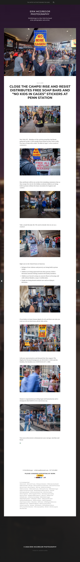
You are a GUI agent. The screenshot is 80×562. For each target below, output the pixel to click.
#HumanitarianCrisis (36, 492)
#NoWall (34, 498)
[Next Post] (78, 281)
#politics (34, 502)
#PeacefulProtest (47, 498)
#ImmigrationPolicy (35, 493)
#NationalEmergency (35, 495)
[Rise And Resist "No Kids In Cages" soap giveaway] (40, 455)
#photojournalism (25, 502)
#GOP (52, 490)
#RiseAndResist (34, 503)
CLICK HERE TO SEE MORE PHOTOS (29, 134)
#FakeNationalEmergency (42, 490)
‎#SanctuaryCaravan (45, 503)
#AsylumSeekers (41, 484)
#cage (31, 485)
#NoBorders (23, 497)
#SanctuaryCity (24, 505)
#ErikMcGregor (54, 489)
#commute (23, 487)
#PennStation (38, 500)
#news (44, 495)
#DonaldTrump (34, 489)
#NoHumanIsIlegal (34, 497)
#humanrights (48, 492)
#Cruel (38, 487)
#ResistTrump (24, 503)
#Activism (23, 484)
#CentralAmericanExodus (41, 485)
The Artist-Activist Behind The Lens (38, 2)
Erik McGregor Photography (40, 12)
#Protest (40, 502)
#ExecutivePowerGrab (26, 490)
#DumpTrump (44, 489)
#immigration (24, 493)
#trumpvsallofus (39, 507)
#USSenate (23, 508)
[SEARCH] (53, 2)
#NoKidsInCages (45, 497)
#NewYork (50, 495)
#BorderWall (24, 485)
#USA (47, 507)
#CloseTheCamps (55, 485)
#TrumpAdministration (26, 507)
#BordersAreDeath (53, 484)
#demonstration (46, 487)
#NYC (39, 498)
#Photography (47, 500)
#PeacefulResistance (26, 500)
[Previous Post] (2, 281)
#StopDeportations (48, 505)
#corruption (31, 487)
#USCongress (54, 507)
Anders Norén (43, 550)
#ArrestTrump (32, 484)
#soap (32, 505)
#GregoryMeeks (25, 492)
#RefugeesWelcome (50, 502)
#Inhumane (23, 495)
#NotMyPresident (25, 498)
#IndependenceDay (48, 493)
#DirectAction (24, 489)
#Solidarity (38, 505)
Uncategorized (25, 482)
